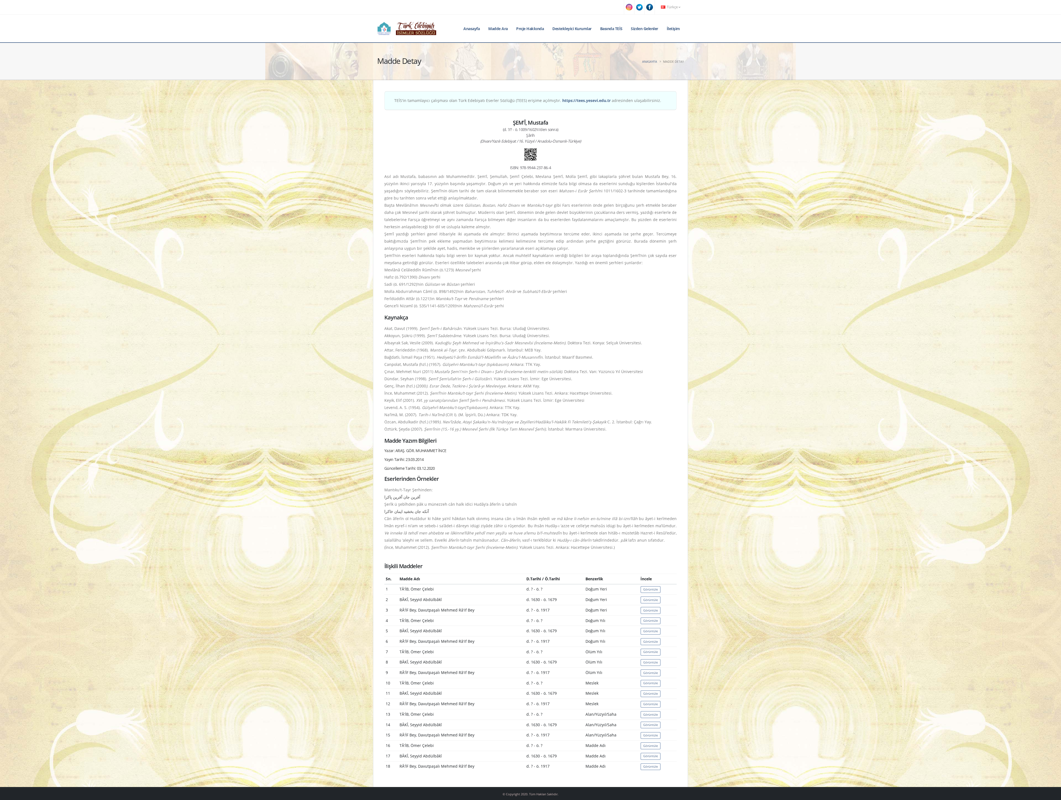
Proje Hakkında (530, 28)
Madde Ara (498, 28)
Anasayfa (471, 28)
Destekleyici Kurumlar (572, 28)
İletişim (673, 28)
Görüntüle (650, 589)
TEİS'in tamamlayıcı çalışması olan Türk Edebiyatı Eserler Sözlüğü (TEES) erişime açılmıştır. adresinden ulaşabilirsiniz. (527, 100)
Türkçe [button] (672, 7)
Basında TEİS (611, 28)
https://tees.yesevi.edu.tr (586, 100)
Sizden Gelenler (644, 28)
